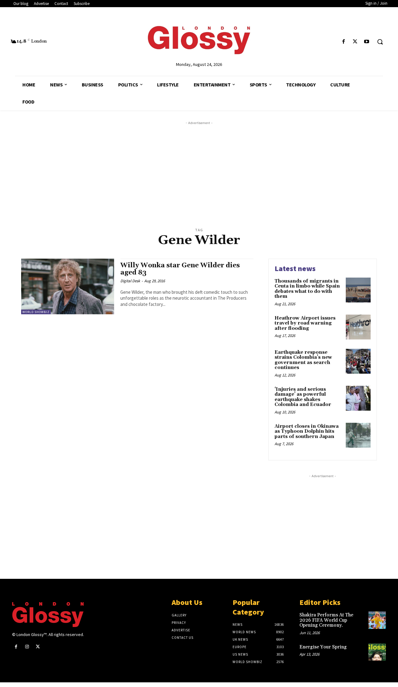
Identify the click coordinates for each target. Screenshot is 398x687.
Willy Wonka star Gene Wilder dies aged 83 (180, 269)
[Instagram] (27, 647)
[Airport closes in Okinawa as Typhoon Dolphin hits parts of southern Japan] (358, 435)
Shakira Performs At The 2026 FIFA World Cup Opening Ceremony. (326, 620)
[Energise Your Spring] (377, 652)
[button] (380, 41)
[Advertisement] (206, 169)
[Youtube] (367, 42)
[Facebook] (343, 42)
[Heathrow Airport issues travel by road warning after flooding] (358, 327)
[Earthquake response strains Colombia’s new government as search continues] (358, 361)
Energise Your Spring (323, 647)
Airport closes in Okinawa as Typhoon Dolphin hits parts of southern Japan (307, 431)
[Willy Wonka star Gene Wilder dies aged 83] (67, 286)
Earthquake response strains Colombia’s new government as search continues (303, 360)
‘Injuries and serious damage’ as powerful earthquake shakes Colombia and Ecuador (303, 397)
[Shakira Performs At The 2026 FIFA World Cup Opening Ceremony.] (377, 620)
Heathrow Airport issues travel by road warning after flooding (305, 323)
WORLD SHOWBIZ (35, 312)
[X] (355, 42)
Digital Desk (130, 281)
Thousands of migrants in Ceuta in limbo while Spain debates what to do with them (307, 289)
